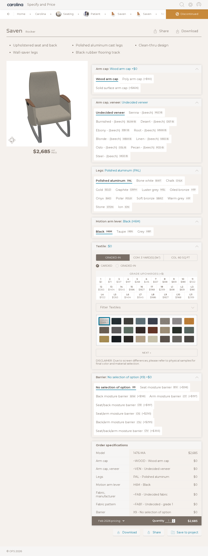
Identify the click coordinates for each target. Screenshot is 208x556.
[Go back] (8, 14)
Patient (95, 13)
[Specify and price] (15, 4)
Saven (122, 13)
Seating (68, 13)
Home (21, 13)
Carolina (40, 13)
